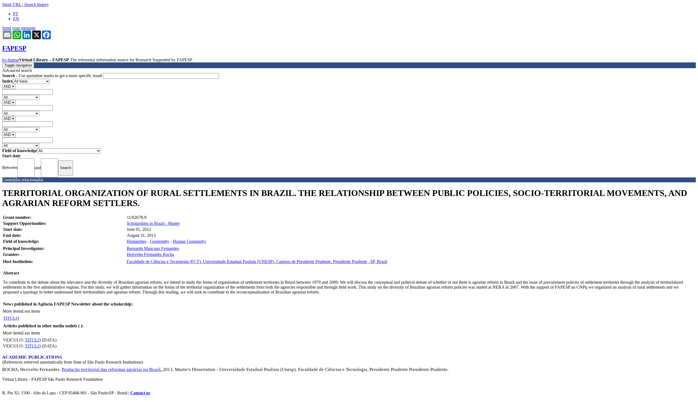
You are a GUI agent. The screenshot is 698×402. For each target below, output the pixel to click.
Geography (159, 241)
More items (12, 311)
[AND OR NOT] (9, 86)
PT (15, 13)
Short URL (11, 4)
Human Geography (189, 241)
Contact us (140, 393)
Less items (31, 311)
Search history (36, 4)
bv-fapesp (10, 60)
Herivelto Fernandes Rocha (150, 254)
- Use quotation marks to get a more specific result (52, 75)
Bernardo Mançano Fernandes (153, 248)
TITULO (11, 318)
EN (16, 18)
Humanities (136, 241)
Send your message (18, 28)
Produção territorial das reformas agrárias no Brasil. (112, 369)
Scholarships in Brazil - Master (153, 223)
